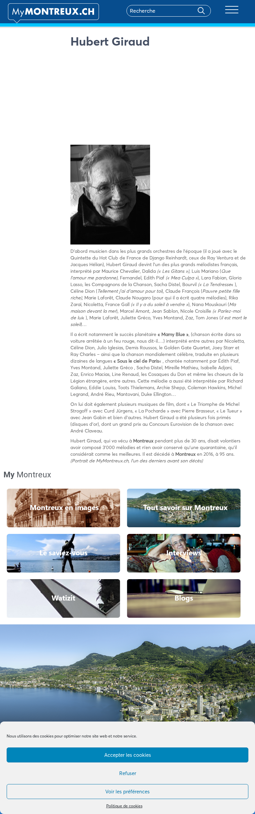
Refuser (127, 773)
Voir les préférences (127, 791)
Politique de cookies (124, 805)
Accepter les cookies (127, 755)
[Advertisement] (158, 98)
